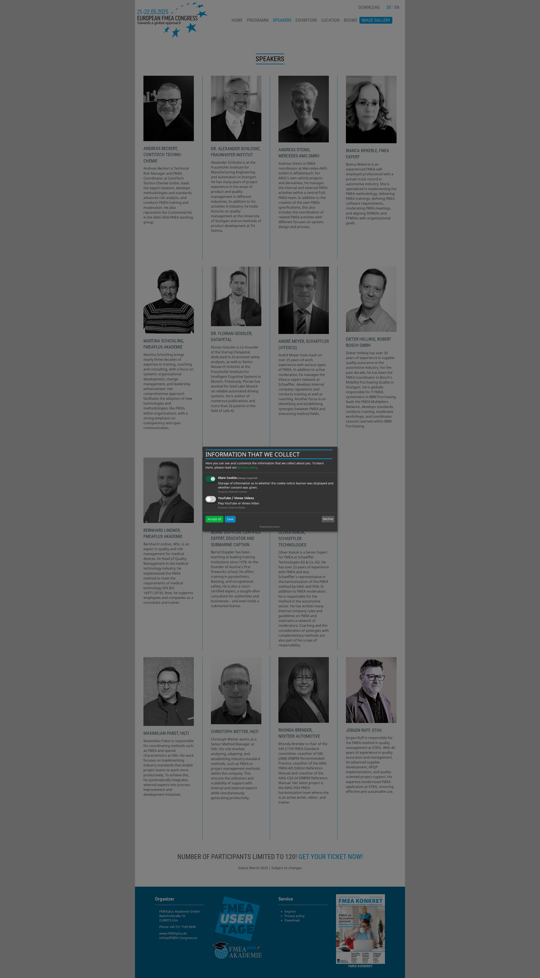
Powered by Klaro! (270, 526)
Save (230, 519)
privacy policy (247, 467)
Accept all (214, 519)
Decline (328, 519)
